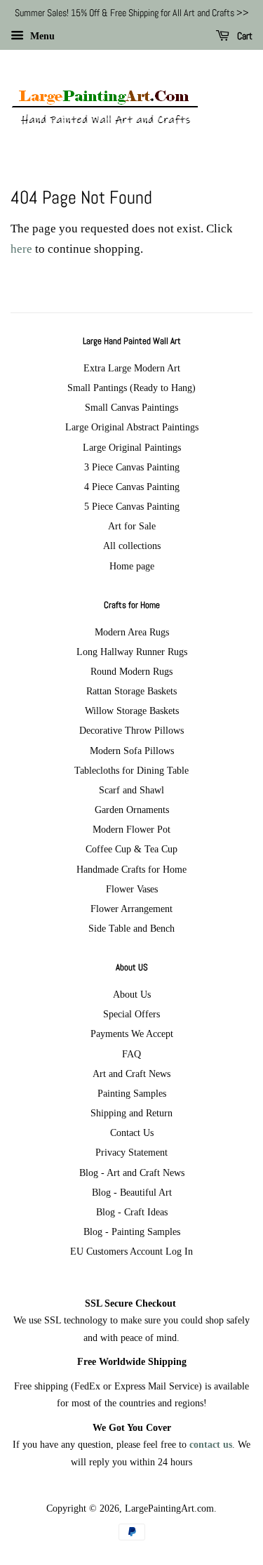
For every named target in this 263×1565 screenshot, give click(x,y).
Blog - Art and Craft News (131, 1172)
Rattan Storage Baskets (131, 690)
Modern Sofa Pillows (132, 750)
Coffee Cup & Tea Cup (131, 848)
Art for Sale (132, 525)
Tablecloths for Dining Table (131, 770)
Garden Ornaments (132, 809)
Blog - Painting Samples (131, 1231)
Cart (243, 35)
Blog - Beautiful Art (132, 1192)
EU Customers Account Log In (131, 1251)
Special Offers (131, 1013)
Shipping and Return (131, 1112)
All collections (132, 545)
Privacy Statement (131, 1152)
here (21, 249)
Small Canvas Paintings (131, 407)
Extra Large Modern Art (131, 368)
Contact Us (132, 1132)
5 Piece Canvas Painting (132, 506)
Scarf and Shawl (131, 789)
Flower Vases (132, 888)
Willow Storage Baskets (132, 710)
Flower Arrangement (131, 908)
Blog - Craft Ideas (132, 1211)
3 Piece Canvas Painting (132, 467)
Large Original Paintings (132, 447)
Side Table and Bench (131, 928)
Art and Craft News (131, 1073)
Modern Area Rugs (132, 632)
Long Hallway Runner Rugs (131, 651)
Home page (131, 566)
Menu (41, 36)
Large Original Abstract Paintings (131, 426)
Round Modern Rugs (131, 671)
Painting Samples (131, 1093)
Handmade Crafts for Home (131, 869)
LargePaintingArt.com (169, 1508)
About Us (132, 994)
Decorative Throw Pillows (131, 730)
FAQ (131, 1053)
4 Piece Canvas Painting (132, 486)
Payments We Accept (131, 1033)
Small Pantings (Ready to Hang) (131, 387)
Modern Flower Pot (131, 829)
